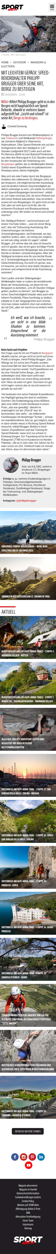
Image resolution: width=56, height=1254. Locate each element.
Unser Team (28, 1220)
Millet (4, 101)
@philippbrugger (26, 500)
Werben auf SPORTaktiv (28, 1204)
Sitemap (28, 1228)
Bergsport (47, 353)
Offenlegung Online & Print (28, 1208)
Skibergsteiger (44, 138)
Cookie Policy (28, 1200)
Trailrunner (12, 138)
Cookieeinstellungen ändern (28, 1197)
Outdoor (19, 62)
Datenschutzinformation (28, 1193)
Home (5, 62)
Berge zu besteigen (25, 118)
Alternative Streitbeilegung (28, 1216)
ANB (28, 1212)
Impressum (28, 1224)
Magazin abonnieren (28, 1185)
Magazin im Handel (28, 1189)
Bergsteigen (8, 164)
